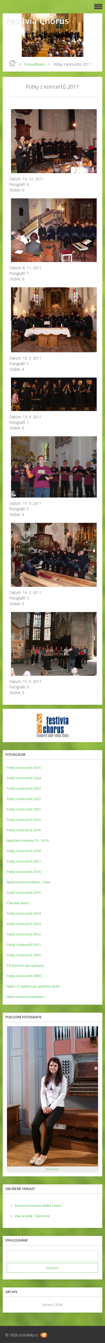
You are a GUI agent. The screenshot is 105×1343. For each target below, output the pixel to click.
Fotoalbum (34, 64)
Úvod (12, 63)
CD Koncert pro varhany (25, 965)
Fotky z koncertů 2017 (24, 861)
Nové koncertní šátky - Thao (28, 882)
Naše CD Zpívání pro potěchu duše (33, 986)
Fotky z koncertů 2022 (24, 799)
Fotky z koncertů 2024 (24, 778)
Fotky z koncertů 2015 (24, 892)
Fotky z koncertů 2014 (24, 913)
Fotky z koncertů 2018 (24, 851)
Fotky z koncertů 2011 (24, 944)
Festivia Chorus (37, 20)
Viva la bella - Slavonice (32, 1216)
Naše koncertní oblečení (25, 996)
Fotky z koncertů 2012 (24, 934)
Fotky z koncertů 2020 (24, 819)
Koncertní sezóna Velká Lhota (38, 1205)
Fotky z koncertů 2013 (24, 924)
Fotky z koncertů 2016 (24, 872)
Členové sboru (18, 903)
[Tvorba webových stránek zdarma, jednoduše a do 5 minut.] (43, 1335)
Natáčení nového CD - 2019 (28, 840)
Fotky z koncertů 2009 (24, 976)
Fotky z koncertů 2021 (24, 809)
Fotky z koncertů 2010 (24, 955)
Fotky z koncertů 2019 (24, 830)
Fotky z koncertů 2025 (24, 767)
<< (13, 1304)
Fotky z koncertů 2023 (24, 788)
